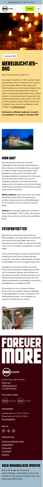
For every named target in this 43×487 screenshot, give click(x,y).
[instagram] (3, 431)
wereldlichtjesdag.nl (18, 107)
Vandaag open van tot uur (21, 2)
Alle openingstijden (8, 419)
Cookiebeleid (6, 451)
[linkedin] (13, 431)
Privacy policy (6, 448)
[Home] (7, 9)
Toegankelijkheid (7, 445)
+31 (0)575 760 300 (9, 388)
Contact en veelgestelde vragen (13, 441)
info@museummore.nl (9, 386)
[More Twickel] (24, 401)
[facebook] (8, 431)
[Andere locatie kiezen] (15, 9)
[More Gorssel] (9, 401)
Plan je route (6, 383)
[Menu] (38, 8)
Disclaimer (5, 455)
